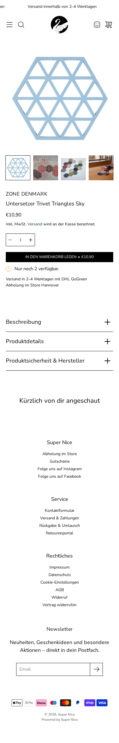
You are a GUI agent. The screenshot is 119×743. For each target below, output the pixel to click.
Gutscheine (60, 461)
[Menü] (9, 24)
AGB (59, 590)
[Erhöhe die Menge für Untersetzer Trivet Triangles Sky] (30, 239)
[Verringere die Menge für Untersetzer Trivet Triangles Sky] (10, 239)
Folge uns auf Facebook (59, 476)
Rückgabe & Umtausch (59, 525)
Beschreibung (23, 322)
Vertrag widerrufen (59, 605)
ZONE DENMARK (26, 193)
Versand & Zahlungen (59, 518)
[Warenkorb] (108, 24)
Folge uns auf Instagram (60, 469)
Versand (34, 224)
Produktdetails (25, 341)
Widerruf (59, 597)
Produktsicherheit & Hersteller (45, 361)
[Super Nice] (59, 24)
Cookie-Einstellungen (59, 582)
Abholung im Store (59, 454)
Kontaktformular (60, 510)
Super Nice (66, 714)
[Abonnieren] (96, 669)
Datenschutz (60, 575)
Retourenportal (59, 533)
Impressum (59, 567)
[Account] (97, 24)
